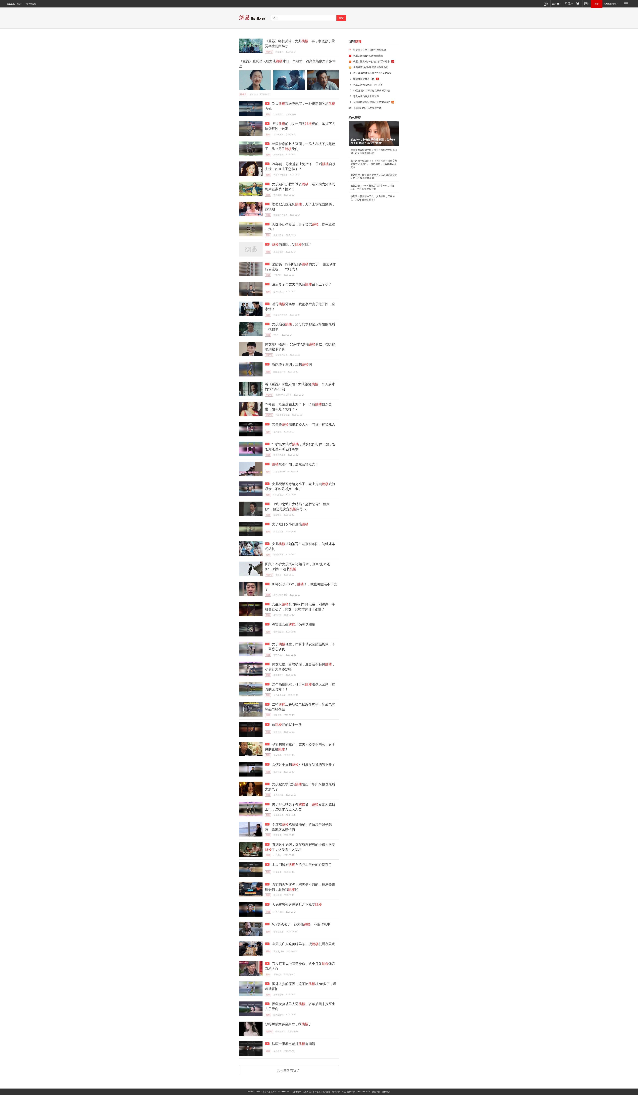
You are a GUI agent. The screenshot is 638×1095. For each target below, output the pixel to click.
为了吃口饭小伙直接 (290, 524)
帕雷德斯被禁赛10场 (363, 78)
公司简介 (297, 1092)
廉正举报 (376, 1092)
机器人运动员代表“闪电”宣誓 (368, 84)
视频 (268, 114)
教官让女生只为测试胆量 (293, 624)
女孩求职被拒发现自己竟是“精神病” (371, 102)
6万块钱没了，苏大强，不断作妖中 (300, 924)
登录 (597, 3)
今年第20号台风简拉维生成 (367, 107)
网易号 (269, 51)
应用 (19, 3)
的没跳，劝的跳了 (292, 244)
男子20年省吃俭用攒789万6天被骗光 (372, 73)
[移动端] (546, 3)
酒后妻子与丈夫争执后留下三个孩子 (301, 284)
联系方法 (307, 1092)
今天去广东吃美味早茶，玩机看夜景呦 (303, 944)
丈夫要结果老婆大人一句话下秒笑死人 (303, 424)
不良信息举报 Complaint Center (356, 1092)
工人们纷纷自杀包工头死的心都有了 (301, 864)
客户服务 (326, 1092)
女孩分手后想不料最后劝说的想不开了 (303, 764)
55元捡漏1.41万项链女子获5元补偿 (371, 90)
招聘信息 (316, 1092)
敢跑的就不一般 (286, 724)
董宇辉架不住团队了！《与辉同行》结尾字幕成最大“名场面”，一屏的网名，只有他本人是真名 (374, 164)
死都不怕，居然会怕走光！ (295, 464)
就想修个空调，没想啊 (291, 364)
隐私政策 (336, 1092)
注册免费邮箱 (610, 3)
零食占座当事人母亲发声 (366, 96)
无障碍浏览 (31, 3)
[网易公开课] (556, 3)
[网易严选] (568, 3)
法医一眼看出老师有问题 (293, 1044)
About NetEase (284, 1092)
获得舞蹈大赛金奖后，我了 (288, 1024)
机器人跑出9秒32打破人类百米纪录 (371, 61)
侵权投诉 (386, 1092)
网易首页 (11, 3)
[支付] (578, 3)
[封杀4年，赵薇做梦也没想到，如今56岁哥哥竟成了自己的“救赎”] (374, 133)
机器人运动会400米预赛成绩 (368, 55)
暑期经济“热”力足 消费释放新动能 (370, 67)
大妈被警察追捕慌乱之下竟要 (296, 904)
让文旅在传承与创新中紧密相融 (369, 49)
